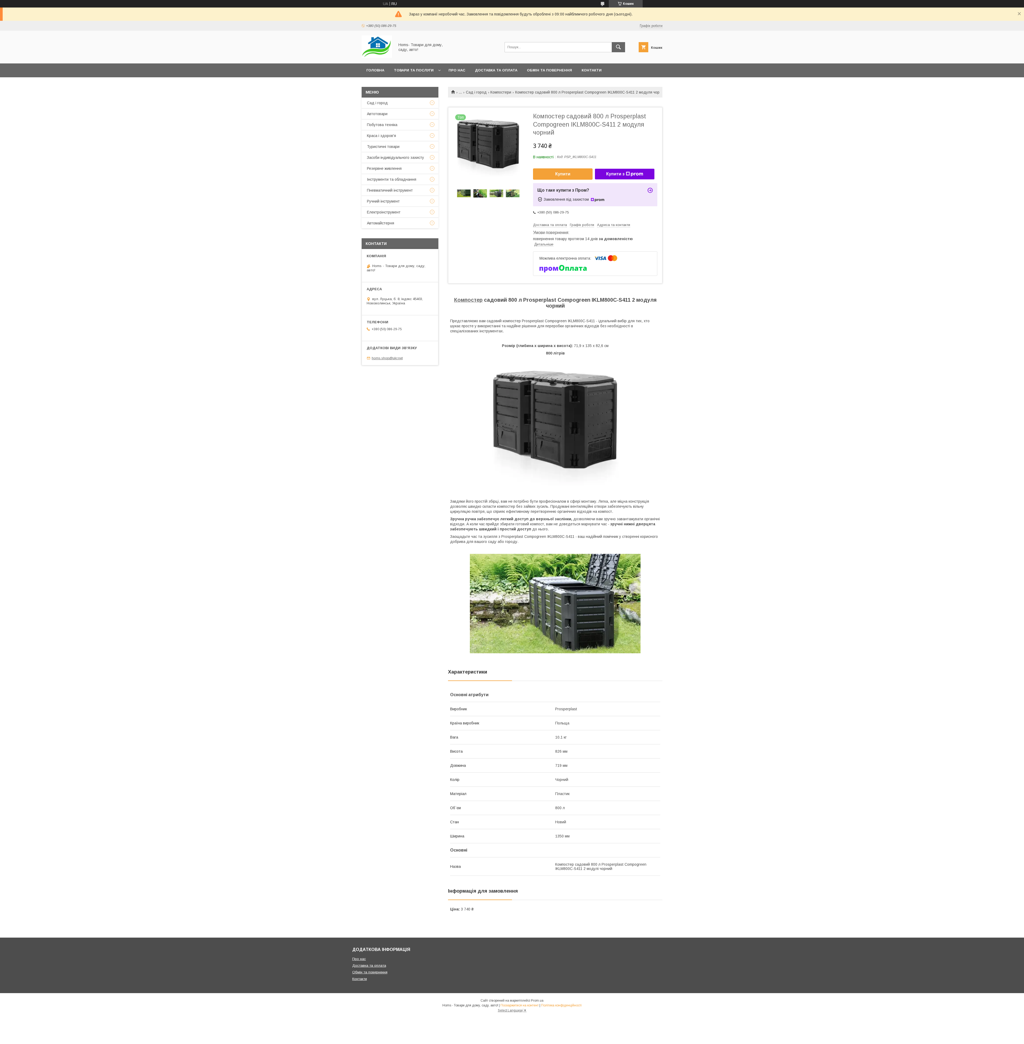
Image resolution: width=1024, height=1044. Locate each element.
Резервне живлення (384, 168)
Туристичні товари (383, 146)
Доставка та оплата (496, 70)
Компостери (500, 92)
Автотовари (377, 114)
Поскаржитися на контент (520, 1005)
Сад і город (476, 92)
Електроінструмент (384, 212)
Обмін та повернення (549, 70)
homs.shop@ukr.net (387, 358)
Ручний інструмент (383, 201)
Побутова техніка (382, 125)
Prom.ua (537, 1000)
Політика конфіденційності (561, 1005)
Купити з (615, 174)
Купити (562, 174)
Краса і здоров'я (381, 136)
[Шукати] (618, 47)
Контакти (592, 70)
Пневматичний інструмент (390, 190)
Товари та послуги (414, 70)
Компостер (468, 300)
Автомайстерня (380, 223)
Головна (375, 70)
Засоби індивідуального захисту (395, 157)
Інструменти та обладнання (391, 179)
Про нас (457, 70)
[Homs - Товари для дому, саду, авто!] (377, 56)
